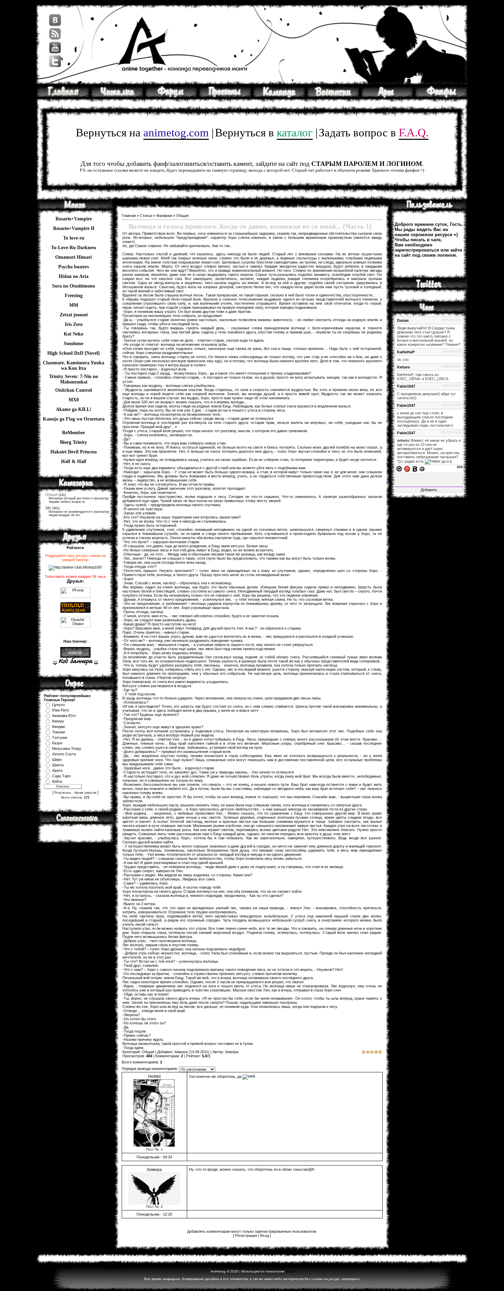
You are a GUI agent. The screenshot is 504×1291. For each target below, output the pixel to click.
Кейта (57, 781)
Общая (51, 494)
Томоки (58, 732)
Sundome (73, 343)
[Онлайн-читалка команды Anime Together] (117, 96)
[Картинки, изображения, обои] (387, 96)
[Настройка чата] (422, 468)
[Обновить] (399, 468)
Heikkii (154, 1076)
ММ (73, 305)
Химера (181, 1052)
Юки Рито (60, 710)
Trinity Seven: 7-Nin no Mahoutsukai (73, 377)
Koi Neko (73, 334)
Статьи (146, 216)
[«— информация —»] (75, 662)
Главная (129, 216)
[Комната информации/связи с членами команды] (279, 96)
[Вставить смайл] (407, 468)
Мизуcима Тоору (66, 748)
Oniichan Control (73, 390)
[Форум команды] (171, 96)
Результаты (63, 792)
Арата (57, 770)
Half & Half (73, 461)
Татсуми (59, 737)
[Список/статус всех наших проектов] (225, 96)
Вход (264, 1235)
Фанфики (164, 216)
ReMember (73, 432)
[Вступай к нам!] (333, 96)
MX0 (74, 399)
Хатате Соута (64, 754)
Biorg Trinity (73, 442)
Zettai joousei (74, 314)
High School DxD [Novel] (73, 353)
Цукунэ (58, 705)
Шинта (57, 765)
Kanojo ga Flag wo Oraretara (74, 419)
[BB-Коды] (414, 468)
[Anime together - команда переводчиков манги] (63, 96)
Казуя (57, 743)
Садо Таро (61, 776)
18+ (48, 508)
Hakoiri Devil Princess (73, 451)
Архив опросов (85, 792)
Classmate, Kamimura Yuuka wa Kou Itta (73, 363)
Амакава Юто (64, 716)
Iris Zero (74, 324)
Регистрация (246, 1235)
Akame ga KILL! (74, 409)
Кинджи (58, 726)
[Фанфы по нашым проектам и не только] (441, 96)
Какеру (58, 721)
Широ (57, 759)
